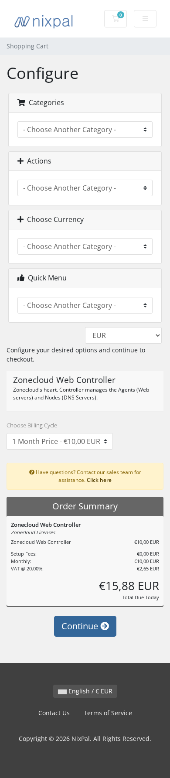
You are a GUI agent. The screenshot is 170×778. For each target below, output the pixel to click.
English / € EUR (89, 691)
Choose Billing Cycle (32, 425)
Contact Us (54, 713)
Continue (80, 626)
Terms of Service (108, 713)
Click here (99, 479)
